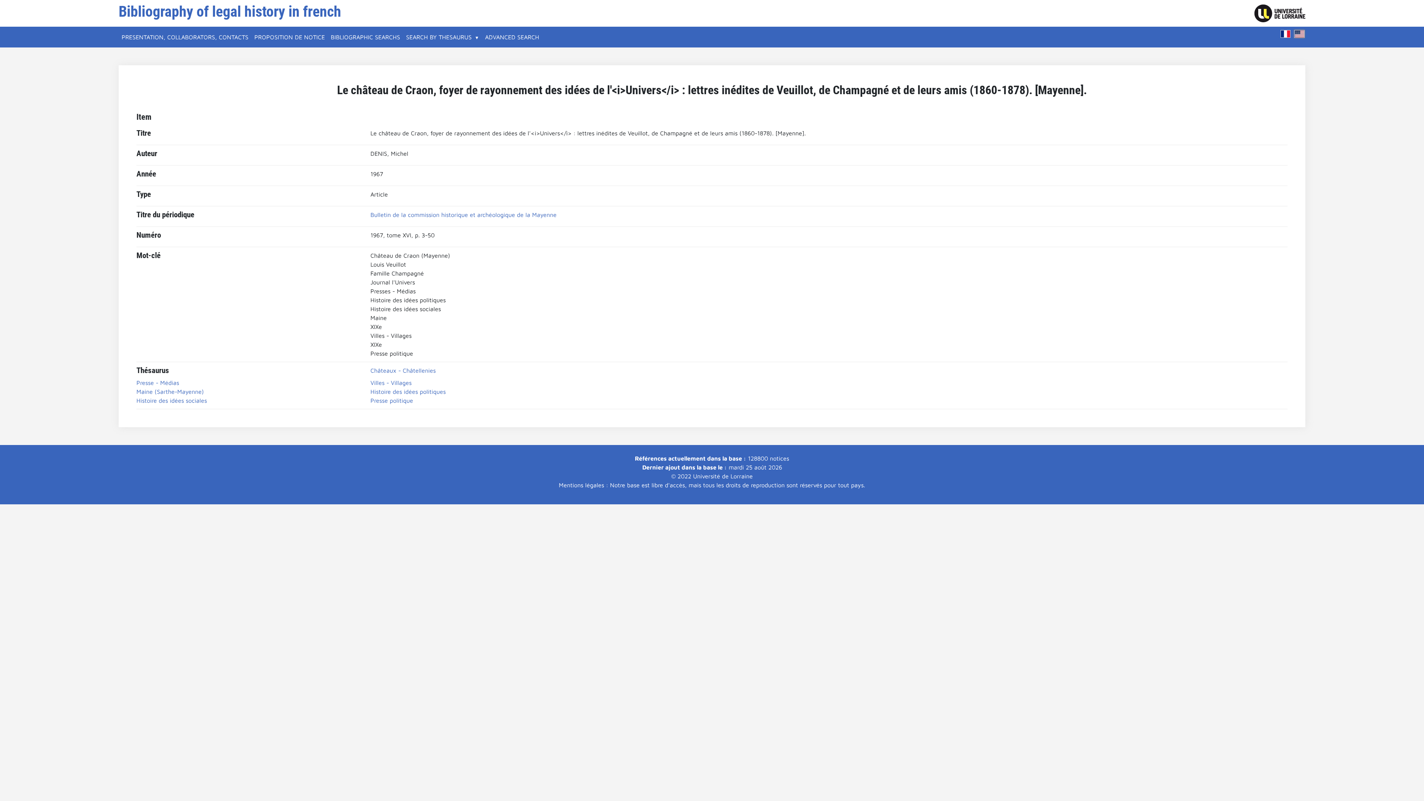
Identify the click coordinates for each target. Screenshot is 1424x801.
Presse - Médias (157, 382)
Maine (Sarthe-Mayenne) (170, 391)
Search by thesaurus (439, 37)
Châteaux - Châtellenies (403, 370)
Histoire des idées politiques (408, 391)
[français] (1285, 34)
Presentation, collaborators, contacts (185, 37)
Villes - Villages (391, 382)
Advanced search (512, 37)
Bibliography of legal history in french (230, 11)
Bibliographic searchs (365, 37)
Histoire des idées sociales (171, 400)
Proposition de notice (289, 37)
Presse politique (391, 400)
